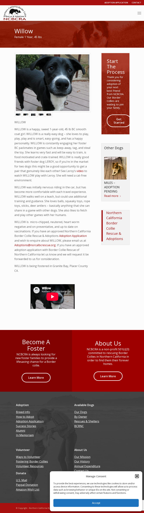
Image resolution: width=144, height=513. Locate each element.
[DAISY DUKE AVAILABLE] (115, 172)
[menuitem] (139, 13)
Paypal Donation (27, 485)
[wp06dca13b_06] (15, 13)
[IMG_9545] (52, 82)
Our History (82, 461)
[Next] (121, 174)
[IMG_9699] (49, 114)
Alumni (20, 431)
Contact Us (81, 471)
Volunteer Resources (30, 466)
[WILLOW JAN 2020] (33, 114)
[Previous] (109, 174)
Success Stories (26, 426)
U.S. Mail (21, 480)
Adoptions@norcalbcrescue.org (35, 245)
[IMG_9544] (41, 114)
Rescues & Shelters (86, 421)
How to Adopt (25, 417)
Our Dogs (80, 412)
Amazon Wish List (27, 489)
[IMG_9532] (26, 114)
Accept (96, 502)
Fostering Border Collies (32, 461)
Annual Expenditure (87, 466)
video (80, 171)
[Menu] (139, 13)
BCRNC (79, 426)
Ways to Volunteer (28, 457)
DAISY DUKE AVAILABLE (112, 192)
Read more (111, 199)
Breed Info (23, 412)
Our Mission (82, 457)
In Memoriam (25, 435)
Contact (136, 2)
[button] (137, 476)
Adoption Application (116, 2)
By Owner (80, 417)
